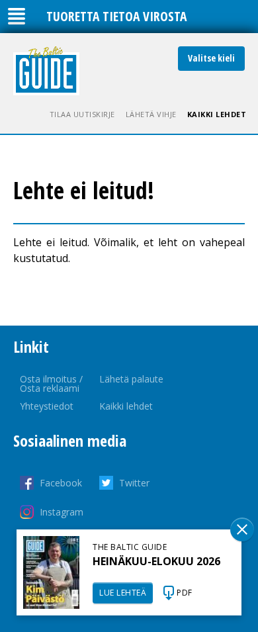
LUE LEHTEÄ (122, 592)
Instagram (61, 512)
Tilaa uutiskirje (82, 114)
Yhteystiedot (46, 406)
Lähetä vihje (151, 114)
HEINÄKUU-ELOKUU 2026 (156, 561)
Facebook (61, 482)
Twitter (134, 482)
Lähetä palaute (131, 379)
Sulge (242, 529)
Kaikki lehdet (217, 114)
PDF (185, 592)
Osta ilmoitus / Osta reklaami (51, 383)
